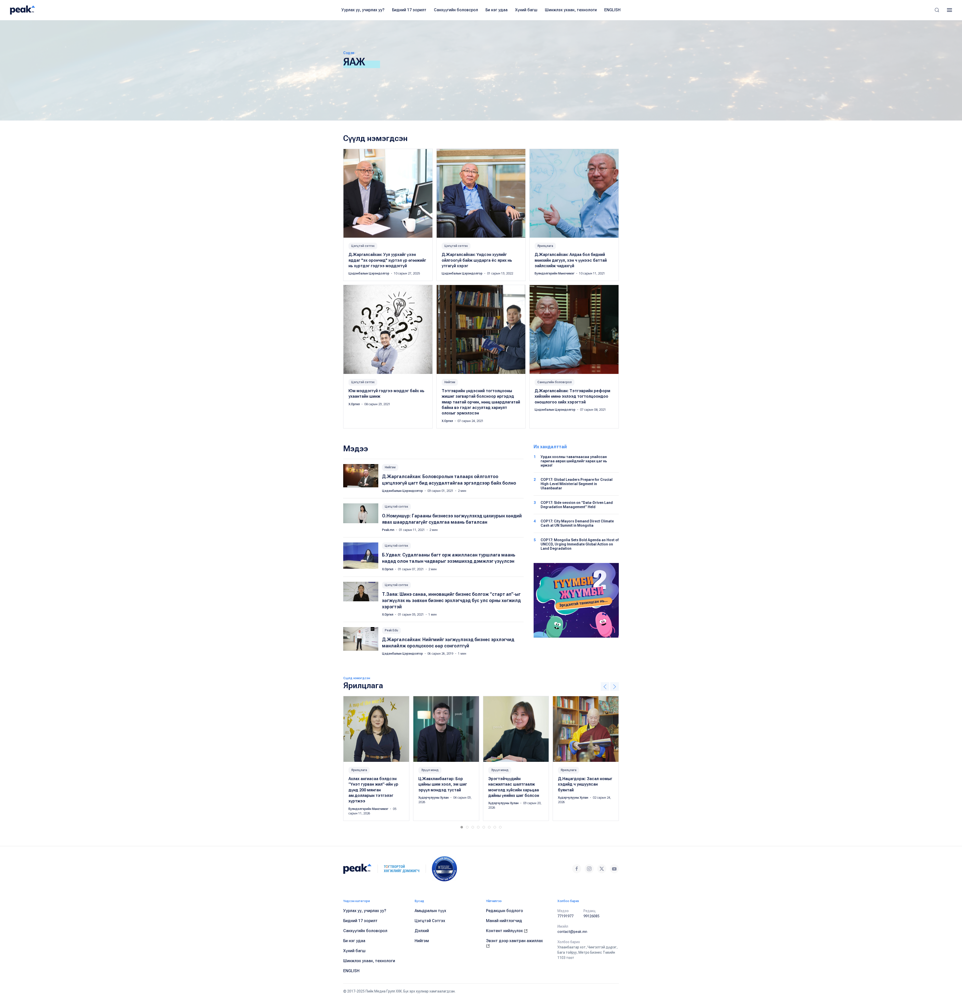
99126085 (591, 916)
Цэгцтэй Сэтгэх (430, 920)
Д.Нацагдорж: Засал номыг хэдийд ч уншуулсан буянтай (585, 784)
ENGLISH (612, 10)
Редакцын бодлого (504, 910)
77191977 (565, 916)
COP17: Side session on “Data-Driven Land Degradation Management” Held (577, 505)
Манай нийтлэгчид (504, 920)
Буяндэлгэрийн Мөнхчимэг (555, 273)
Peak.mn (388, 530)
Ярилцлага (545, 246)
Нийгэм (449, 382)
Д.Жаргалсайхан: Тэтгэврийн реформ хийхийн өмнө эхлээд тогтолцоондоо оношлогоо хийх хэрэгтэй (572, 396)
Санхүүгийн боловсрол (456, 10)
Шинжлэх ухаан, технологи (571, 10)
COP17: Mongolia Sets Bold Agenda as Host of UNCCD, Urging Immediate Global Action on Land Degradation (580, 544)
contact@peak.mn (572, 932)
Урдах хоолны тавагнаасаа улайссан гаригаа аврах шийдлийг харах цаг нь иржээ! (574, 461)
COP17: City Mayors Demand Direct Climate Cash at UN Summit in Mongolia (577, 523)
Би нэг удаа (497, 10)
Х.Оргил (354, 404)
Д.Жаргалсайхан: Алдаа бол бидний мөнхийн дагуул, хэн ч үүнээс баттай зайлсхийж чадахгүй (571, 260)
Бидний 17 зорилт (409, 10)
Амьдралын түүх (430, 910)
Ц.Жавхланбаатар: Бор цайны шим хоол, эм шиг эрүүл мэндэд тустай (442, 784)
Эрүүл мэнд (430, 770)
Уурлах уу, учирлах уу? (363, 10)
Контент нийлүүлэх (505, 930)
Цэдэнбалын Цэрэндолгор (369, 273)
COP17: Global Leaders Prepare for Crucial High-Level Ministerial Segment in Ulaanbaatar (577, 484)
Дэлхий (422, 930)
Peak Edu (391, 630)
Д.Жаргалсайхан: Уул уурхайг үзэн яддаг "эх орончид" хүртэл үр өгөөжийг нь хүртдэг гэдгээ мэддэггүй (387, 260)
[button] (936, 10)
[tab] (461, 827)
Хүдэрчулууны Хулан (433, 797)
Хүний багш (526, 10)
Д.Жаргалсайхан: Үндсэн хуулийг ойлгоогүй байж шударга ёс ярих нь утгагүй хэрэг (477, 260)
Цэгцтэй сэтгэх (363, 246)
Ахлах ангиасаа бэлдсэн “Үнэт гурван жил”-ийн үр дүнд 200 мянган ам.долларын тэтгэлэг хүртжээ (373, 790)
